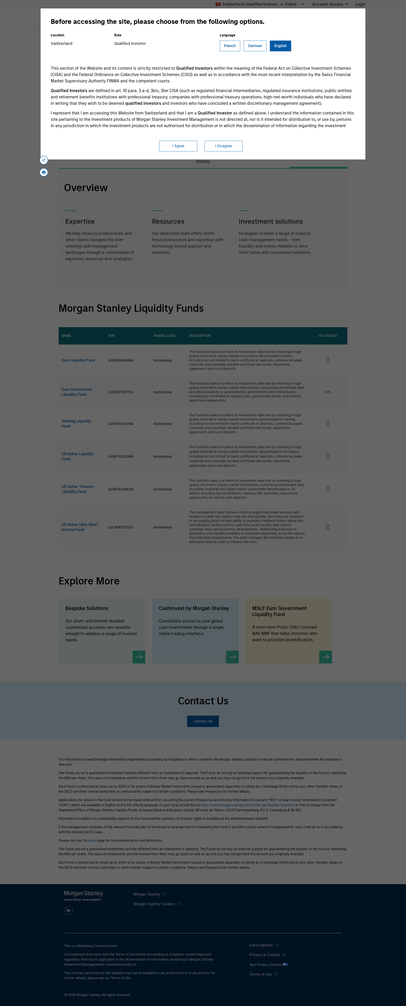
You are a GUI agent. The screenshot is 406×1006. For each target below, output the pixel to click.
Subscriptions (261, 945)
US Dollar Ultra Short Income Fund (80, 527)
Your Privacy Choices (266, 965)
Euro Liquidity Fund (78, 360)
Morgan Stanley (147, 894)
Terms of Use (260, 974)
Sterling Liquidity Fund (76, 424)
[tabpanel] (203, 228)
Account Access (327, 4)
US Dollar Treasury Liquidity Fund (78, 489)
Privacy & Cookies (264, 955)
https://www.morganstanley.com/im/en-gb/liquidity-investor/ (247, 805)
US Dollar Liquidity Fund (78, 456)
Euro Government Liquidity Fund (77, 392)
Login (360, 4)
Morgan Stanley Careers (154, 904)
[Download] (328, 360)
